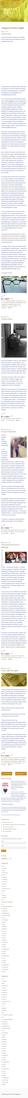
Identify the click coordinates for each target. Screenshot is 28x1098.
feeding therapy (6, 913)
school (5, 763)
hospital (15, 304)
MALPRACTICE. (22, 267)
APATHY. (20, 264)
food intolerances (22, 191)
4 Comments (6, 533)
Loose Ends (6, 34)
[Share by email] (9, 298)
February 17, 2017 (7, 542)
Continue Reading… (18, 521)
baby (9, 530)
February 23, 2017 (7, 429)
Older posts (7, 773)
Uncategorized (6, 964)
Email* (2, 845)
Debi (11, 307)
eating (12, 655)
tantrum (16, 657)
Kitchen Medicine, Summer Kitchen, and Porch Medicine (14, 824)
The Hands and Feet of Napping (10, 546)
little (14, 399)
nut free (4, 946)
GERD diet (5, 926)
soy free (9, 763)
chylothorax (5, 879)
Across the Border (8, 431)
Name (2, 841)
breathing (12, 300)
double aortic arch (19, 300)
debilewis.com (17, 814)
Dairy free (10, 757)
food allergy (9, 304)
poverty (4, 951)
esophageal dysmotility (20, 302)
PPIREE (4, 953)
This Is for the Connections (8, 826)
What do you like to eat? (7, 822)
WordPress (11, 1094)
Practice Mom (6, 319)
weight (15, 306)
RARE (14, 269)
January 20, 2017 (6, 668)
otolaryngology (6, 949)
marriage (4, 940)
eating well (20, 502)
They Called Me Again (9, 670)
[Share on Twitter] (3, 298)
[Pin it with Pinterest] (6, 298)
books (4, 875)
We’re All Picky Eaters (7, 831)
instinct (18, 304)
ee (24, 300)
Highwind (17, 1094)
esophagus (3, 304)
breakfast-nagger (14, 379)
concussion (5, 881)
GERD (4, 924)
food (2, 531)
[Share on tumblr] (7, 298)
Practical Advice (6, 955)
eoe (2, 302)
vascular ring (10, 306)
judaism (4, 937)
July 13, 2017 (6, 31)
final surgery (9, 500)
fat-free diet (5, 910)
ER (3, 904)
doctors (4, 886)
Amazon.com (13, 787)
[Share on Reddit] (4, 298)
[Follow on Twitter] (1, 296)
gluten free (5, 928)
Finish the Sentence (7, 418)
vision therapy (5, 969)
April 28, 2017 (6, 316)
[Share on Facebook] (1, 298)
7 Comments (11, 420)
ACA (4, 300)
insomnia (4, 933)
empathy (4, 897)
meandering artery (18, 195)
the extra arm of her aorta (8, 189)
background (13, 530)
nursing (4, 944)
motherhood (4, 306)
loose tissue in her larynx (8, 185)
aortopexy (7, 300)
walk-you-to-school (17, 381)
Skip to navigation (2, 3)
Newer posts (20, 773)
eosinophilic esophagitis (9, 302)
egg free (3, 759)
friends (4, 922)
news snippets (19, 366)
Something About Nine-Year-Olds (10, 829)
